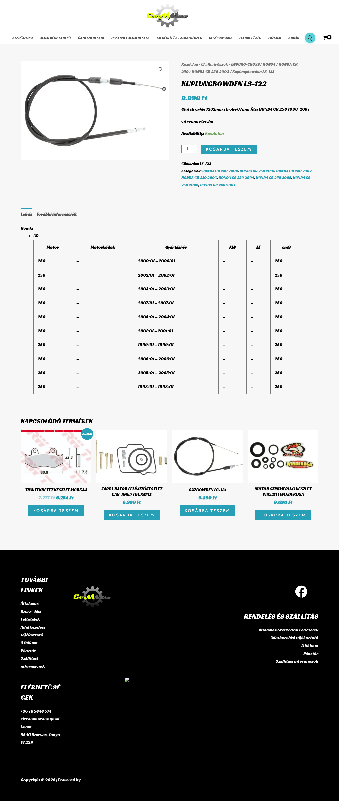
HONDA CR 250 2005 (273, 177)
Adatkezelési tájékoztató (294, 637)
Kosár (293, 37)
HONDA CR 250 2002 (294, 170)
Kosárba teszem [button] (56, 510)
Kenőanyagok (221, 37)
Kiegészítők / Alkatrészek (179, 37)
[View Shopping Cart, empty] (325, 38)
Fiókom (274, 37)
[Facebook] (301, 591)
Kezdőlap (189, 64)
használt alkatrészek (130, 37)
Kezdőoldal (22, 37)
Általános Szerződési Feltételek (31, 611)
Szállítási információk (297, 661)
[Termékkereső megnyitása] (310, 38)
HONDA (269, 64)
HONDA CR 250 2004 (236, 177)
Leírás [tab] (26, 214)
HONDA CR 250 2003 (210, 71)
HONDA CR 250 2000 (220, 170)
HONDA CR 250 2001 (257, 170)
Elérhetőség (250, 37)
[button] (160, 69)
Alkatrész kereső (55, 37)
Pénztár (28, 650)
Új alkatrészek (91, 37)
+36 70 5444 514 (36, 711)
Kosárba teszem (229, 149)
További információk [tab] (56, 214)
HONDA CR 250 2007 (217, 184)
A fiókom (29, 642)
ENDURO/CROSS (245, 64)
